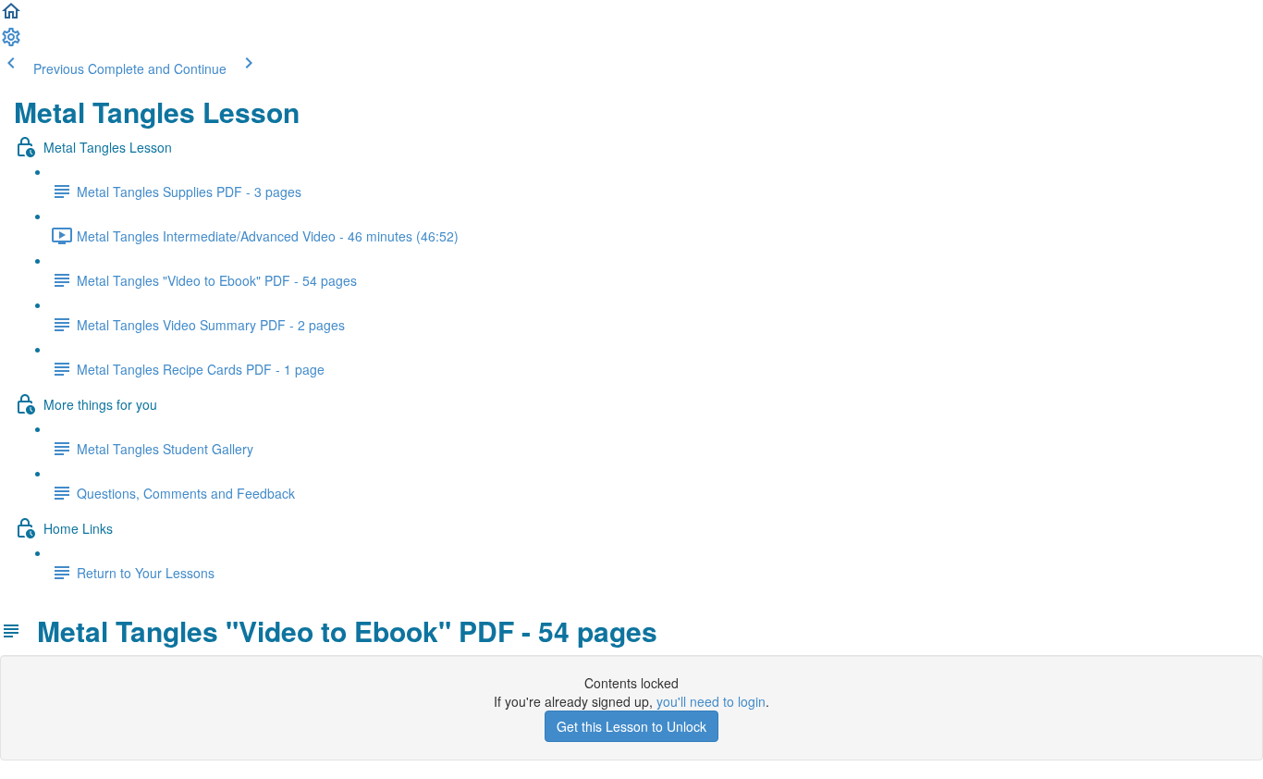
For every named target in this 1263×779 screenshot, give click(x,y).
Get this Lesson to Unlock (631, 726)
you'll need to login (711, 701)
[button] (11, 16)
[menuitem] (11, 42)
